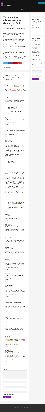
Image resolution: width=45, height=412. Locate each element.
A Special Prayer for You (36, 25)
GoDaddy (30, 407)
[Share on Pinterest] (18, 63)
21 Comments (17, 25)
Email (4, 384)
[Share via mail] (21, 63)
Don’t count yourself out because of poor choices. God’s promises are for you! (37, 23)
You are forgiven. (35, 27)
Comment (5, 369)
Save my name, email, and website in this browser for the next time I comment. (14, 394)
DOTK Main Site (41, 3)
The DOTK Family (11, 25)
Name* (33, 69)
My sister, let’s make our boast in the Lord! (37, 42)
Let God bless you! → (25, 71)
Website (5, 389)
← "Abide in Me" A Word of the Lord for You (8, 71)
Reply (6, 103)
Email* (33, 74)
